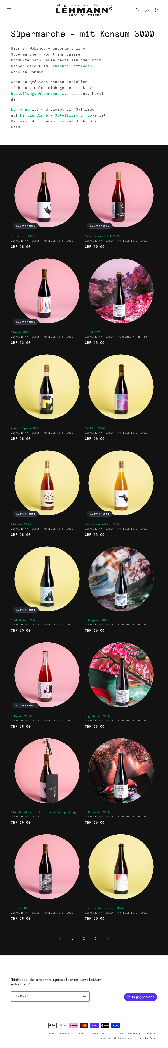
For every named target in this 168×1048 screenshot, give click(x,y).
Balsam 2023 (20, 908)
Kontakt (152, 1033)
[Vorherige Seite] (60, 938)
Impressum (97, 1033)
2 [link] (84, 938)
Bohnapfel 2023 (96, 620)
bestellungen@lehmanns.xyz (40, 93)
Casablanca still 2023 (102, 236)
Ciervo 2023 (20, 332)
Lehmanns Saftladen (71, 65)
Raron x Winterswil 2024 (104, 908)
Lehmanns (20, 109)
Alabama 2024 (21, 524)
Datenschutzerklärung (125, 1033)
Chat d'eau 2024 (23, 620)
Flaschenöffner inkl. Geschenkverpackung (43, 812)
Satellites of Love (76, 115)
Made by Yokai (147, 1037)
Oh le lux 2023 (22, 236)
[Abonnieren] (84, 996)
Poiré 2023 (93, 332)
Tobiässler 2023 (97, 812)
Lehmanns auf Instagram (115, 1037)
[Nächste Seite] (107, 938)
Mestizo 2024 (95, 428)
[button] (9, 10)
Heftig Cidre (34, 115)
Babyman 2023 (21, 716)
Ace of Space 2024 (25, 428)
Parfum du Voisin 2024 (102, 524)
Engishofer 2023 (97, 716)
